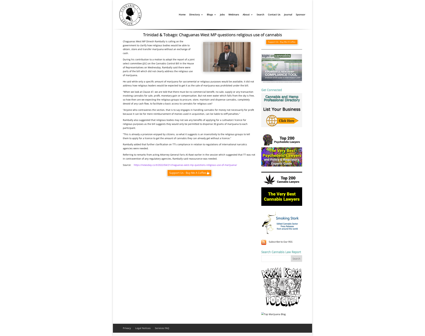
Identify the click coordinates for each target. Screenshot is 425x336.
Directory (194, 14)
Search (260, 14)
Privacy (127, 328)
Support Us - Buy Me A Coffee (187, 173)
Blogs (210, 14)
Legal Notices (143, 328)
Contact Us (274, 14)
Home (182, 14)
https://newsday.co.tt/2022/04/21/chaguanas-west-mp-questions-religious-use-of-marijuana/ (185, 165)
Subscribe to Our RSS (281, 241)
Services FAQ (162, 328)
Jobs (222, 14)
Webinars (233, 14)
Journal (288, 14)
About (246, 14)
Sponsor (300, 14)
